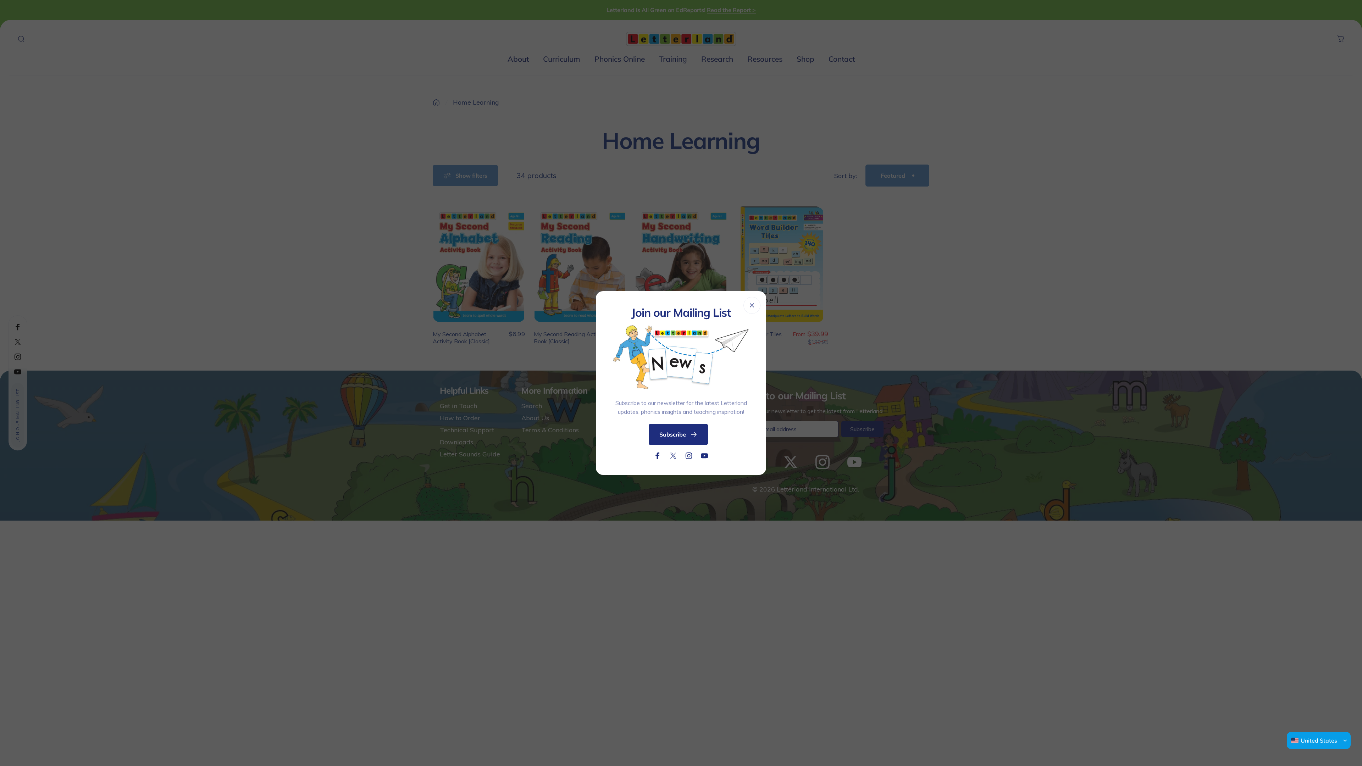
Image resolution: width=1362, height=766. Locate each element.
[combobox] (1314, 740)
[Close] (751, 305)
